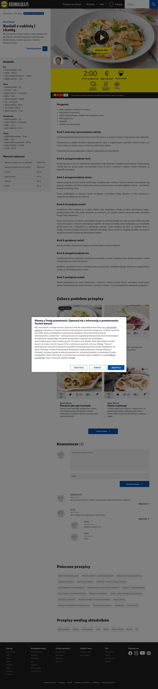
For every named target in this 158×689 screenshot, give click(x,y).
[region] (79, 344)
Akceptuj (116, 367)
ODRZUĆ (97, 367)
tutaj (73, 358)
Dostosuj (79, 367)
